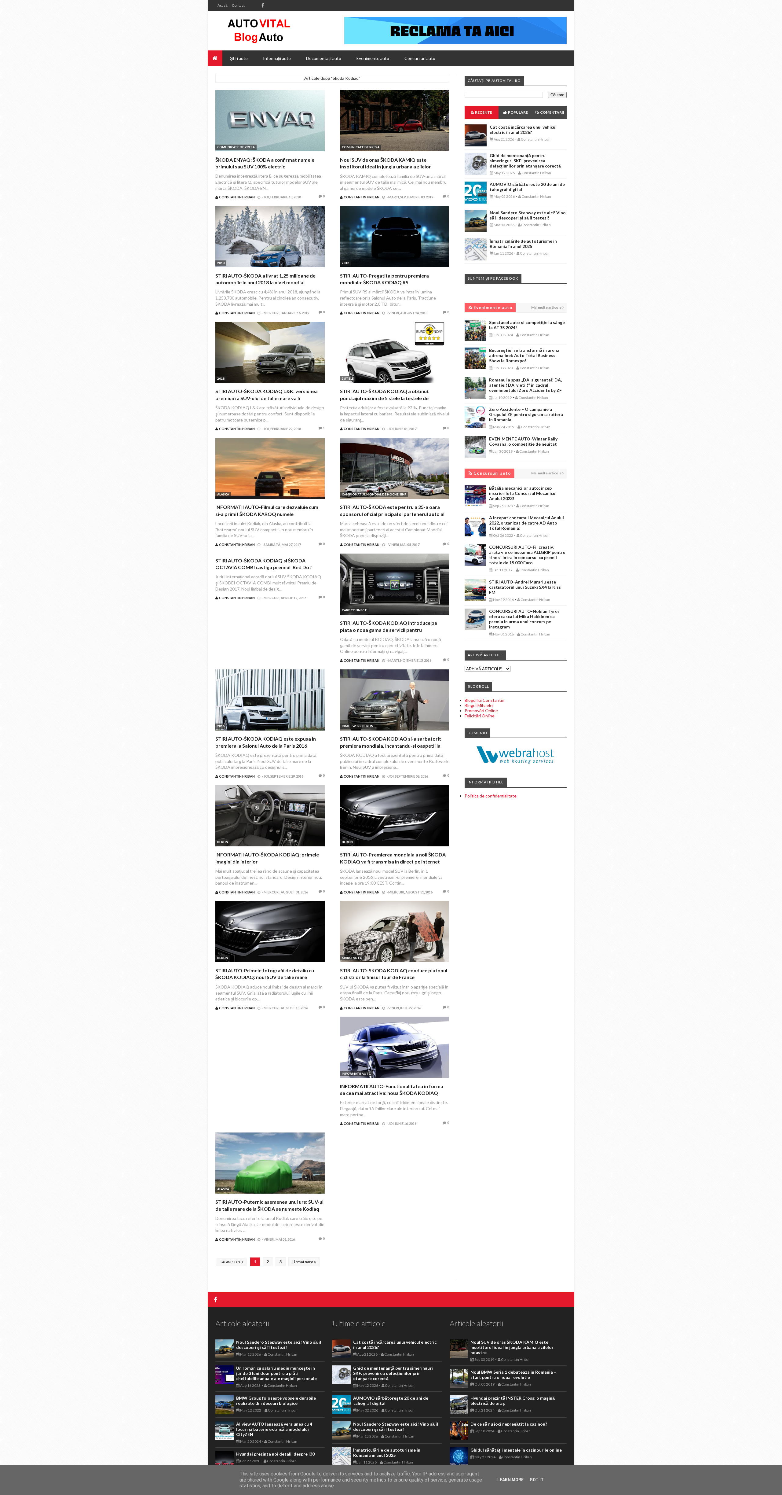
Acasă (222, 5)
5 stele (348, 378)
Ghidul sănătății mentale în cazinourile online (516, 1450)
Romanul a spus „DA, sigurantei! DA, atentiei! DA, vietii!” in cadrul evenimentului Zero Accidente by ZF (525, 385)
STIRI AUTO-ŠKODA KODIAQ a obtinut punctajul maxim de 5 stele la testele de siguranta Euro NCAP (384, 398)
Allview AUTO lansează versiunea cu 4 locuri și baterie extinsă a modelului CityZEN (274, 1429)
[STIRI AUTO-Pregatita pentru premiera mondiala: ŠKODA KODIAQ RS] (394, 237)
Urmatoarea (304, 1261)
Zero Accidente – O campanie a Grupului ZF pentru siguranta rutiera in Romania (526, 414)
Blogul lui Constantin (484, 700)
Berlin (222, 842)
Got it (537, 1479)
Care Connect (354, 610)
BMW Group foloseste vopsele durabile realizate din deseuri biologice (276, 1400)
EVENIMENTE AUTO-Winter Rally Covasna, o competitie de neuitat (523, 441)
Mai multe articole (546, 307)
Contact (238, 5)
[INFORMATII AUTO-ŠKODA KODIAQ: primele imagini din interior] (270, 816)
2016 (221, 726)
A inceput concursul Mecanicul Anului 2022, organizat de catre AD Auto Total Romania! (526, 523)
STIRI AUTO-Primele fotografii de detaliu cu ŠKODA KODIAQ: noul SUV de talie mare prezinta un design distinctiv (264, 977)
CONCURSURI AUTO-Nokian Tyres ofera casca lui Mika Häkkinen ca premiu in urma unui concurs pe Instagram (524, 619)
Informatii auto (356, 1073)
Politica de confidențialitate (491, 795)
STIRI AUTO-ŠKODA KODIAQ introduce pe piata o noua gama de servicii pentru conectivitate (388, 629)
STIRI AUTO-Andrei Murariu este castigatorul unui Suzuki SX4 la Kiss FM (525, 587)
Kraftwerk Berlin (357, 726)
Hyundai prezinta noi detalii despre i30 (275, 1453)
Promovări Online (481, 710)
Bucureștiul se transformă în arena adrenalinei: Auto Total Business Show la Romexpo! (524, 355)
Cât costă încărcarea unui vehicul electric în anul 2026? (523, 129)
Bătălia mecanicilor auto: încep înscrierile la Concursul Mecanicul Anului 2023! (523, 493)
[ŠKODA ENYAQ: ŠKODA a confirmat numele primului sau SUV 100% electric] (270, 121)
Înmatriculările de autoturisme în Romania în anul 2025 (523, 243)
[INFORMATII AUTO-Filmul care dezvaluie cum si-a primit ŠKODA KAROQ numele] (270, 469)
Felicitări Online (480, 715)
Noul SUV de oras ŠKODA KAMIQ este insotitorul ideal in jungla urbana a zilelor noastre (385, 166)
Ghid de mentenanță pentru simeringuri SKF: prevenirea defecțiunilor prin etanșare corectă (525, 160)
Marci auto (352, 957)
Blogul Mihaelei (479, 705)
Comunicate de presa (236, 147)
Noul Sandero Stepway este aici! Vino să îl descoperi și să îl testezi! (528, 215)
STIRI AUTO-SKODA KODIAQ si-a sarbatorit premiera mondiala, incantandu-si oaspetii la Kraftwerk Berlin (390, 745)
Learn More (510, 1479)
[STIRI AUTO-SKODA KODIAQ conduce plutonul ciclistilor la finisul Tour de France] (394, 932)
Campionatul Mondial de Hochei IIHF (374, 494)
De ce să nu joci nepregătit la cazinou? (508, 1424)
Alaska (223, 494)
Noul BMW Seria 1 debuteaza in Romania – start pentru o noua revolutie (513, 1374)
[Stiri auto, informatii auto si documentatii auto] (258, 30)
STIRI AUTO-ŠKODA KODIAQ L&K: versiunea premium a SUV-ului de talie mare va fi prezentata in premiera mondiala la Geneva (266, 398)
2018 (221, 263)
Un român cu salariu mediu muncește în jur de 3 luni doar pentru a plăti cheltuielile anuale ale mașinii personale (276, 1373)
